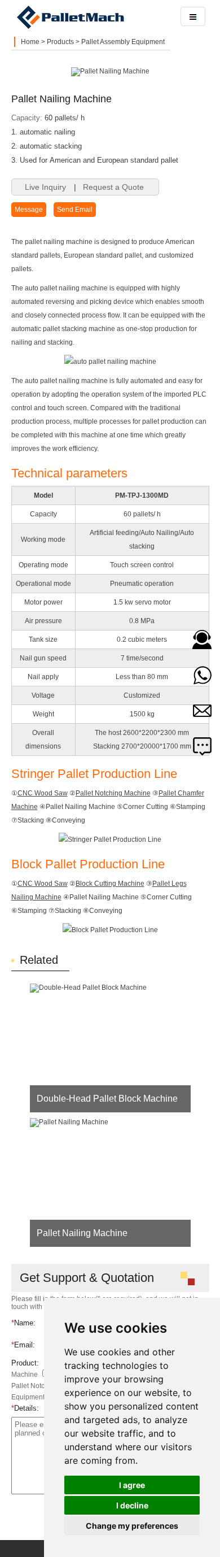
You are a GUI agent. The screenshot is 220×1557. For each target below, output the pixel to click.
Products (60, 42)
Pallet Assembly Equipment (123, 42)
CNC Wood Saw (42, 793)
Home (30, 42)
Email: (23, 1345)
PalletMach (90, 17)
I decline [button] (132, 1505)
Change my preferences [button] (132, 1525)
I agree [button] (132, 1485)
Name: (23, 1323)
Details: (25, 1408)
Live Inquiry (45, 187)
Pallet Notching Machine (113, 793)
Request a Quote (113, 187)
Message (29, 210)
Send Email (75, 210)
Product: (25, 1363)
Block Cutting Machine (110, 884)
